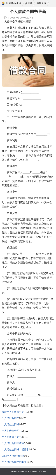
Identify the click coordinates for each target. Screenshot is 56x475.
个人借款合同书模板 (13, 443)
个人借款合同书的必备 (14, 462)
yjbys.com (34, 471)
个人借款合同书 (10, 418)
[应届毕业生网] (3, 3)
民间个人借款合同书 (13, 455)
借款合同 (41, 3)
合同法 (29, 3)
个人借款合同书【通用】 (15, 449)
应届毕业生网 (13, 3)
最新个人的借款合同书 (14, 412)
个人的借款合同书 (12, 430)
